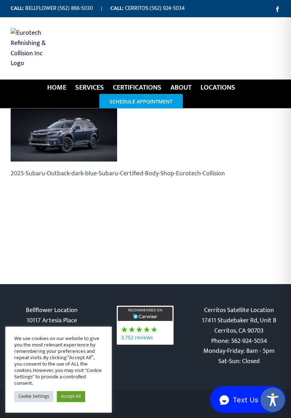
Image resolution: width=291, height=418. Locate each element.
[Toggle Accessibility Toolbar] (273, 400)
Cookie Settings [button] (33, 396)
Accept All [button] (71, 396)
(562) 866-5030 (75, 8)
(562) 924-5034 (167, 8)
